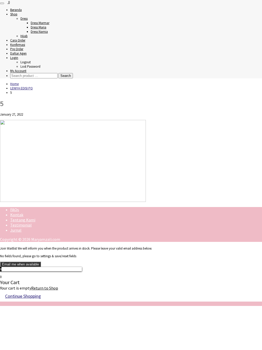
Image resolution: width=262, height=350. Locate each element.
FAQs (14, 209)
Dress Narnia (39, 31)
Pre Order (16, 49)
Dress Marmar (40, 23)
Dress (24, 18)
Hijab (24, 36)
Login (14, 58)
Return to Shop (44, 288)
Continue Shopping (23, 296)
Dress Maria (38, 27)
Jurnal (15, 230)
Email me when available (20, 264)
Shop (13, 14)
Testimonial (21, 225)
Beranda (16, 10)
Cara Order (17, 40)
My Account (18, 71)
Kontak (16, 214)
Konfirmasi (17, 45)
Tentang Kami (22, 219)
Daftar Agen (18, 53)
